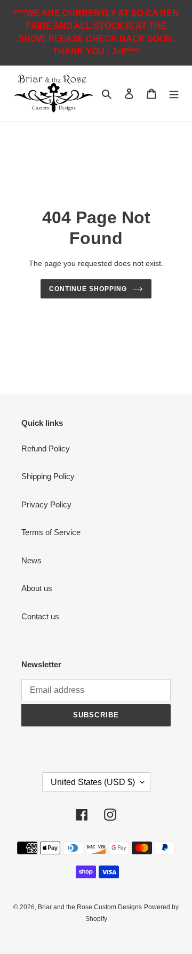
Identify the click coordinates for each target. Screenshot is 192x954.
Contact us (40, 616)
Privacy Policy (46, 504)
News (31, 560)
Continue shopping (88, 289)
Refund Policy (45, 448)
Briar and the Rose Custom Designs (90, 907)
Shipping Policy (48, 476)
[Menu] (174, 93)
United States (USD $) (93, 782)
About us (36, 588)
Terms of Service (51, 532)
